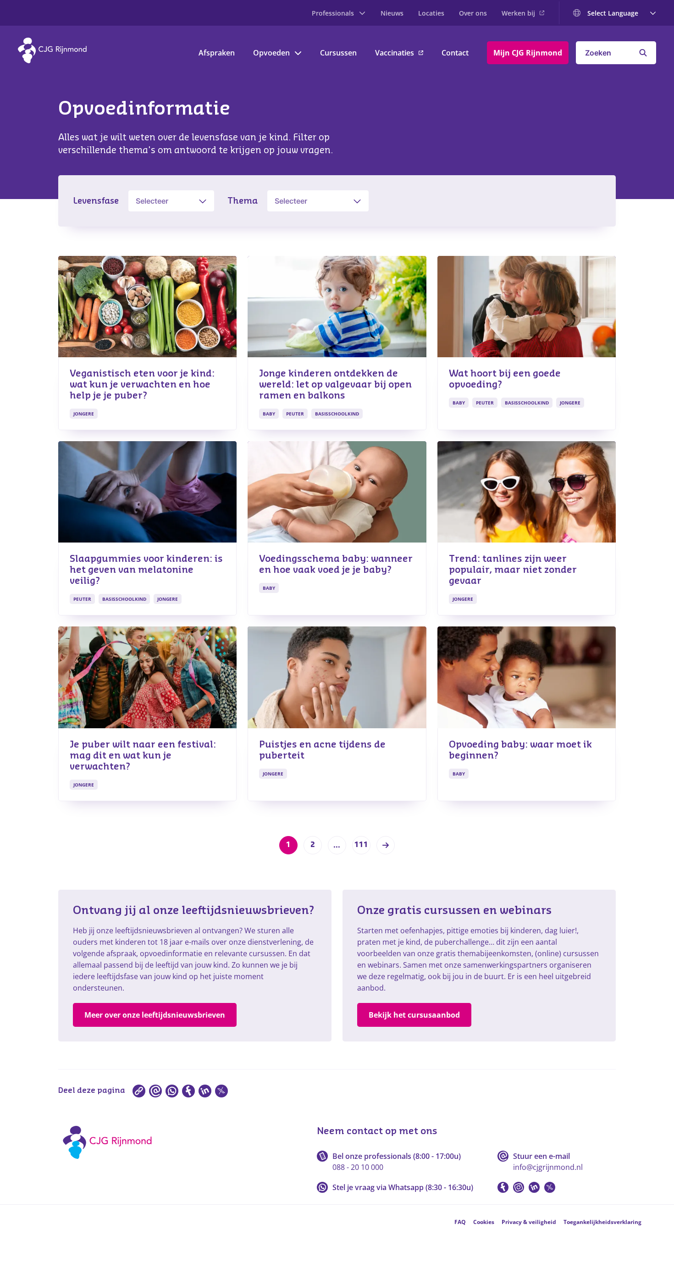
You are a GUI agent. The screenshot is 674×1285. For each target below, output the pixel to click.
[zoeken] (643, 53)
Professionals (333, 13)
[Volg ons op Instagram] (518, 1187)
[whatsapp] (172, 1091)
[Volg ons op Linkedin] (534, 1187)
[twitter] (221, 1091)
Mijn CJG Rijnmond (527, 53)
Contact (455, 53)
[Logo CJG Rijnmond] (110, 1162)
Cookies (483, 1222)
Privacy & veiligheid (529, 1222)
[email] (155, 1091)
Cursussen (338, 53)
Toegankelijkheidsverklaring (602, 1222)
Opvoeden (271, 53)
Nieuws (392, 13)
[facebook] (188, 1091)
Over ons (473, 13)
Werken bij (518, 13)
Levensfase (96, 201)
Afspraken (217, 53)
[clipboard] (139, 1091)
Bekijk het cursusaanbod (414, 1015)
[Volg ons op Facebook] (502, 1187)
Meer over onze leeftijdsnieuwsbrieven (154, 1015)
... (336, 845)
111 (361, 844)
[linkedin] (205, 1091)
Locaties (431, 13)
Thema (242, 201)
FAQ (460, 1222)
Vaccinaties (394, 53)
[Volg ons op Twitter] (549, 1187)
